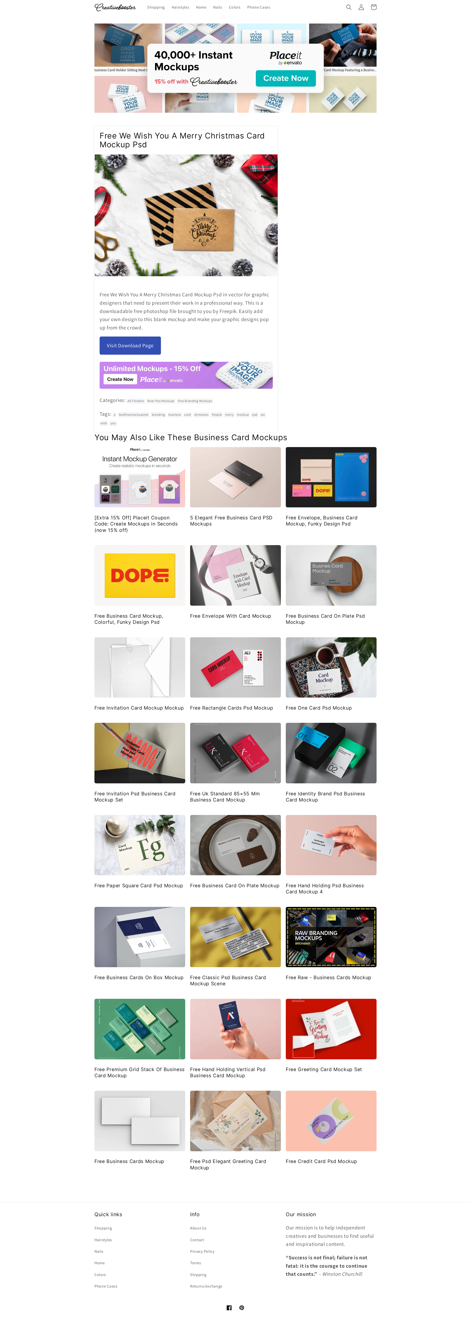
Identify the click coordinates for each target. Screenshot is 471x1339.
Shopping (103, 1228)
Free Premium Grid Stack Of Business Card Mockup (139, 1072)
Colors (100, 1274)
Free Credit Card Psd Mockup (321, 1161)
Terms (195, 1262)
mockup (243, 415)
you (113, 423)
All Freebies (136, 401)
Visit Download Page (130, 345)
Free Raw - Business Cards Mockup (328, 977)
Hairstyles (103, 1239)
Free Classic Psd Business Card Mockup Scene (228, 981)
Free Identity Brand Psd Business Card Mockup (325, 797)
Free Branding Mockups (195, 401)
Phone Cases (106, 1286)
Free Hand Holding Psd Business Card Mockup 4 (325, 889)
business (175, 415)
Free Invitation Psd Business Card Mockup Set (135, 797)
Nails (98, 1251)
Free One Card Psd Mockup (319, 708)
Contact (197, 1239)
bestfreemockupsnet (133, 415)
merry (229, 415)
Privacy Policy (202, 1251)
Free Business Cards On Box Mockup (139, 977)
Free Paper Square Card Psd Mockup (138, 885)
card (187, 415)
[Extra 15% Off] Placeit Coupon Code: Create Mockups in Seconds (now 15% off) (136, 524)
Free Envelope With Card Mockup (230, 616)
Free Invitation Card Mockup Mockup (139, 708)
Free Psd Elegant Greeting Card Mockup (228, 1164)
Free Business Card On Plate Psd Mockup (325, 619)
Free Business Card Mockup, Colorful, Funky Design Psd (128, 619)
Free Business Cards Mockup (129, 1161)
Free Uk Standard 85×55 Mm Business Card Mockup (225, 797)
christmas (201, 415)
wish (104, 423)
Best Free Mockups (160, 401)
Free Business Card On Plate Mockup (234, 885)
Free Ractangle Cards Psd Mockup (231, 708)
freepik (217, 415)
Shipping (198, 1274)
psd (254, 415)
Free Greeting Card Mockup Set (324, 1069)
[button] (349, 7)
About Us (198, 1228)
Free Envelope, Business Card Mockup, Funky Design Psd (321, 521)
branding (158, 415)
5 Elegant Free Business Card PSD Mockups (231, 521)
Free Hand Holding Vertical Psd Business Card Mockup (228, 1072)
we (263, 415)
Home (99, 1262)
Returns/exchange (206, 1286)
